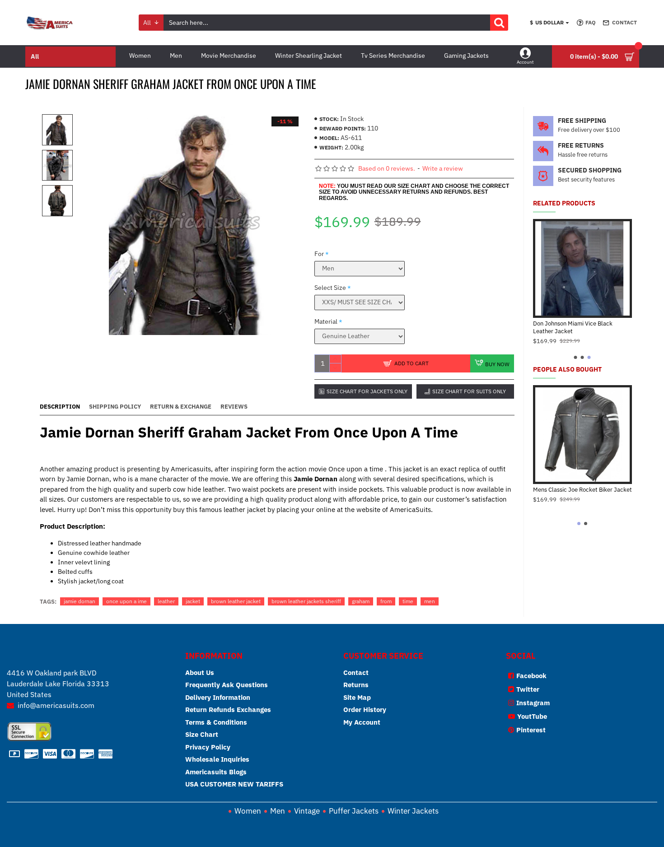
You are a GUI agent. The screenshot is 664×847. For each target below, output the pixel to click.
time (407, 601)
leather (166, 601)
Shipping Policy (115, 406)
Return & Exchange (180, 406)
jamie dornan (79, 601)
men (429, 601)
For (319, 254)
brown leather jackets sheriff (306, 601)
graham (360, 601)
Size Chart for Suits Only (469, 391)
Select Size (330, 288)
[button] (575, 357)
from (386, 601)
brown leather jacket (236, 601)
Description (60, 406)
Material (325, 321)
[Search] (499, 22)
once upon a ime (126, 601)
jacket (193, 601)
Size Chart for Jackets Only (367, 391)
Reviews (234, 406)
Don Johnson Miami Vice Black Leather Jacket (573, 327)
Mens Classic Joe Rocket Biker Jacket (582, 489)
